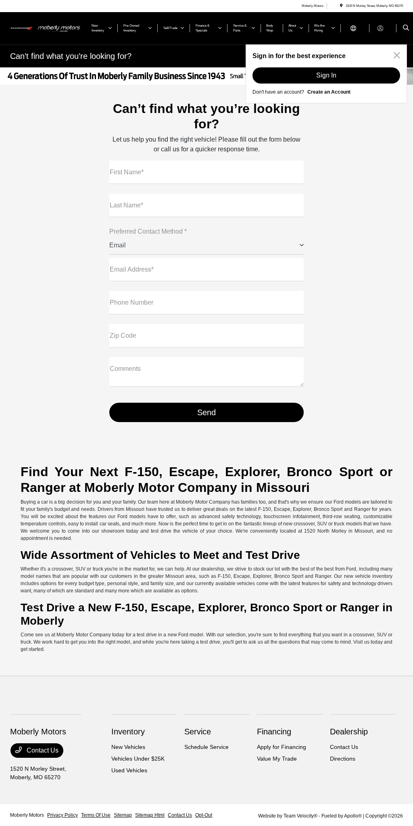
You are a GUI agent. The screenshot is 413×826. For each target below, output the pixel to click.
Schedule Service (206, 747)
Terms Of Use (96, 815)
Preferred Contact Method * (148, 231)
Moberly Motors (27, 815)
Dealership (349, 731)
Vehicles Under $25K (138, 758)
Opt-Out (203, 815)
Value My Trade (277, 758)
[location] (341, 6)
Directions (342, 758)
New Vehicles (128, 747)
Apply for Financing (281, 747)
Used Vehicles (129, 770)
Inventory (128, 731)
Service (197, 731)
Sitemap (123, 815)
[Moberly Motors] (46, 27)
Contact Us (41, 750)
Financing (274, 731)
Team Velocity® (300, 816)
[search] (406, 28)
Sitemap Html (150, 815)
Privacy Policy (62, 815)
